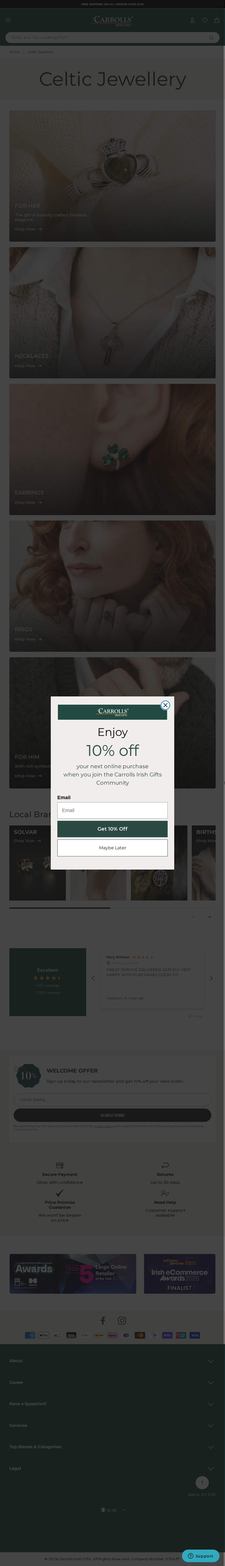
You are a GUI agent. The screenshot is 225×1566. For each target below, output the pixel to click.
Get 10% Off (112, 829)
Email (64, 797)
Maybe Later (112, 847)
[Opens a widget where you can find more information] (201, 1556)
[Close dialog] (165, 705)
